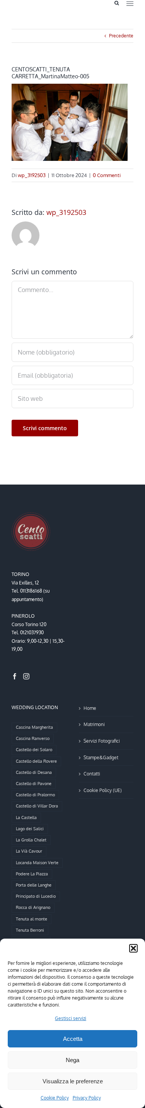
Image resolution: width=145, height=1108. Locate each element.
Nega (72, 1060)
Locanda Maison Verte (37, 862)
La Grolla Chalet (31, 840)
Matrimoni (94, 724)
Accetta (72, 1038)
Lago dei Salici (30, 828)
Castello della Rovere (36, 761)
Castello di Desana (34, 772)
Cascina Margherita (34, 727)
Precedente (121, 36)
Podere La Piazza (32, 874)
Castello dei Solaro (34, 749)
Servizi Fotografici (102, 741)
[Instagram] (26, 676)
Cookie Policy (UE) (103, 790)
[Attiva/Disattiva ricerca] (116, 3)
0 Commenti (107, 175)
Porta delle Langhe (33, 885)
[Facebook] (15, 676)
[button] (133, 948)
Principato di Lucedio (36, 896)
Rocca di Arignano (33, 907)
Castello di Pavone (33, 783)
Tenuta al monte (31, 919)
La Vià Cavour (29, 851)
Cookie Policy (55, 1098)
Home (90, 708)
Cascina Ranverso (32, 738)
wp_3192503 (32, 175)
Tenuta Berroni (30, 930)
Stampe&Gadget (101, 757)
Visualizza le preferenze (73, 1081)
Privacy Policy (87, 1098)
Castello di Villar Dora (37, 806)
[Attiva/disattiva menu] (130, 4)
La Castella (26, 817)
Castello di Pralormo (35, 794)
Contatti (92, 774)
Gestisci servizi (70, 1018)
